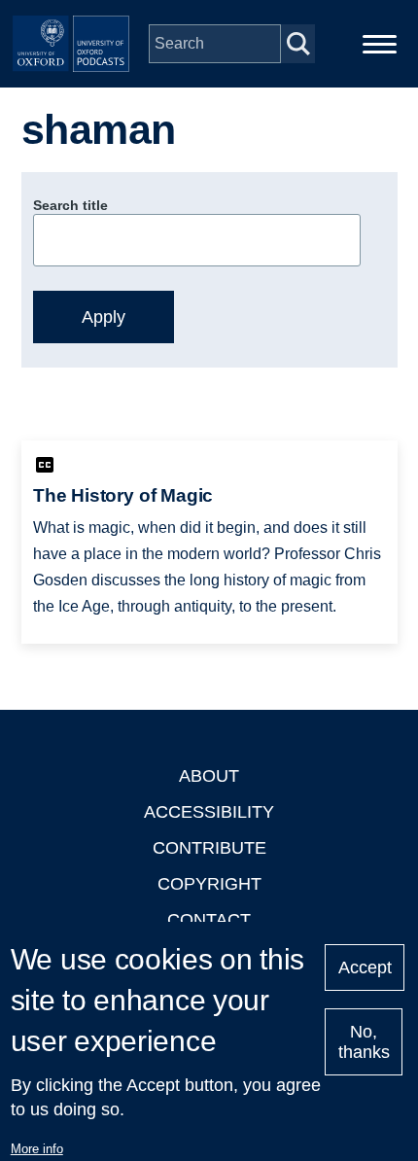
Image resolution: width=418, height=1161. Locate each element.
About (209, 776)
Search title (70, 205)
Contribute (209, 848)
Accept (365, 967)
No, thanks (364, 1042)
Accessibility (209, 812)
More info (37, 1149)
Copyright (209, 884)
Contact (209, 920)
